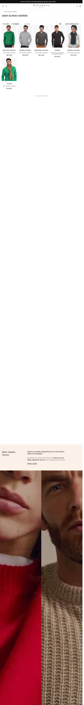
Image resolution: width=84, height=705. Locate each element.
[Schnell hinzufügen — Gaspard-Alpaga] (45, 44)
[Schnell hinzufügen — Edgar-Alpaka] (29, 44)
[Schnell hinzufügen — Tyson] (13, 77)
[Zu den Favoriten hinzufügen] (14, 27)
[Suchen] (6, 6)
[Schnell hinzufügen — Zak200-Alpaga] (77, 44)
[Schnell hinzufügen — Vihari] (61, 44)
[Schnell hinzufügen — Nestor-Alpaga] (13, 44)
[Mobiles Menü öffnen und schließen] (3, 6)
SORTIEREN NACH (72, 24)
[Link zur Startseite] (41, 6)
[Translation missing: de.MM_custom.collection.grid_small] (60, 24)
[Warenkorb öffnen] (80, 6)
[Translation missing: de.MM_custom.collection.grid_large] (57, 24)
